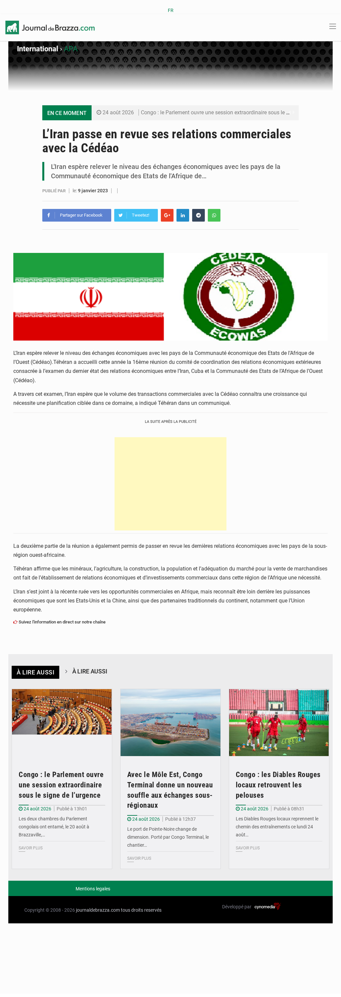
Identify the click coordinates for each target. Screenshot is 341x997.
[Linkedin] (182, 215)
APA (71, 49)
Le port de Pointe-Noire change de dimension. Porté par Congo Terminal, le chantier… (168, 837)
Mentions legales (93, 888)
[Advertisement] (170, 483)
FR (170, 10)
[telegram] (198, 215)
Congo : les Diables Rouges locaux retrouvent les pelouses (278, 784)
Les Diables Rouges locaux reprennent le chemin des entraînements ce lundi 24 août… (277, 826)
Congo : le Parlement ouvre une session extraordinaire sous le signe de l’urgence (234, 112)
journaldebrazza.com (98, 910)
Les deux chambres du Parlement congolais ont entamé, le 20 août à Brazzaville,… (54, 826)
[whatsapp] (214, 215)
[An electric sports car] (62, 722)
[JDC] (50, 27)
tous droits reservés (141, 910)
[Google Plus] (167, 215)
